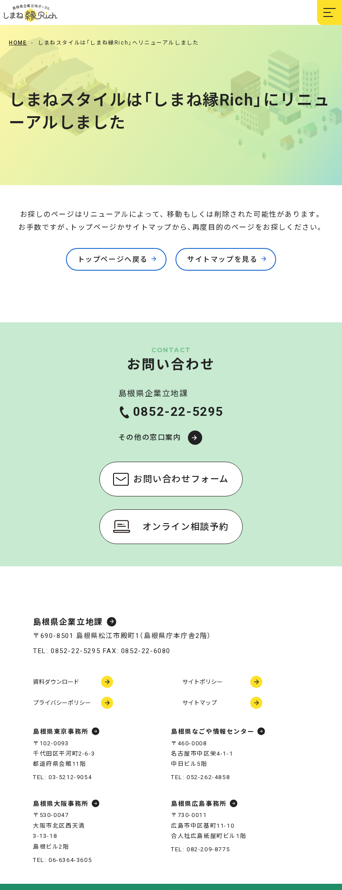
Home (18, 43)
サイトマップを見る (222, 259)
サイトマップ (199, 702)
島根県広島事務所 (199, 803)
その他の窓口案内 (149, 437)
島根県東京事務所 (61, 731)
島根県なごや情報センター (212, 731)
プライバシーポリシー (62, 702)
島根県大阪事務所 (61, 803)
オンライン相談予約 (185, 526)
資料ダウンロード (56, 682)
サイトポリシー (202, 682)
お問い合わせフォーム (181, 479)
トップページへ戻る (112, 259)
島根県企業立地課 (68, 621)
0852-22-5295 (178, 411)
